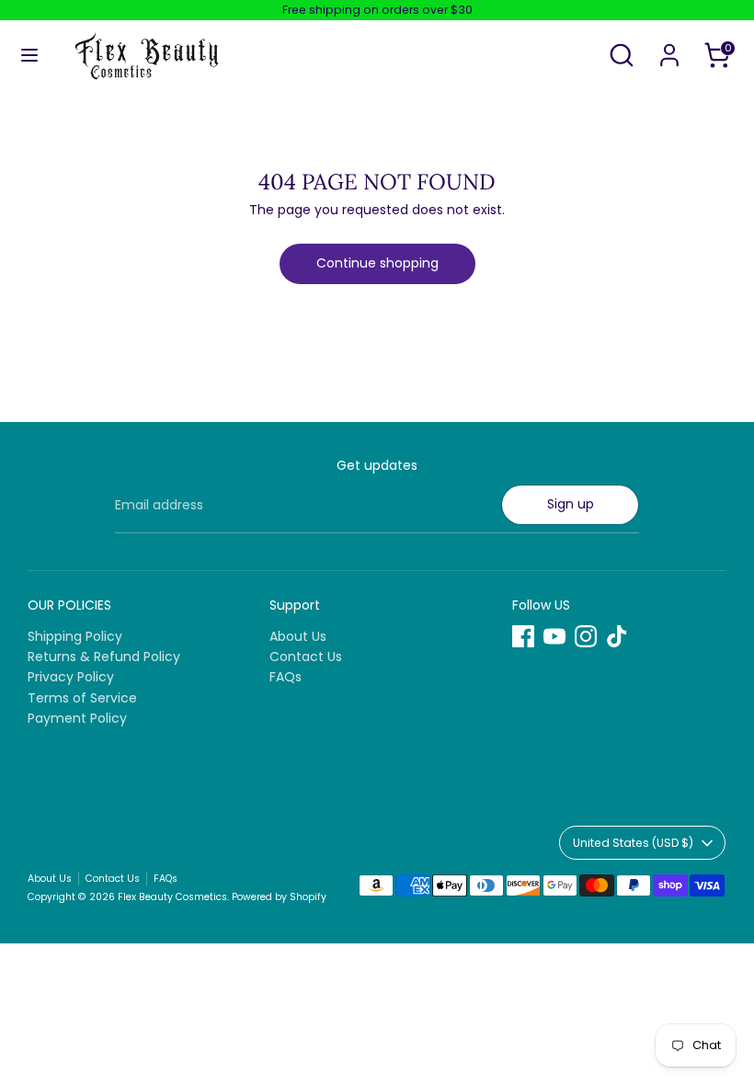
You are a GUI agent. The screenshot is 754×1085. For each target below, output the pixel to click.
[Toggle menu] (29, 55)
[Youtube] (554, 636)
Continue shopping (377, 263)
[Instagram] (586, 636)
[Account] (669, 43)
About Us (297, 636)
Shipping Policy (75, 636)
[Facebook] (523, 636)
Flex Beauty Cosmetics (172, 897)
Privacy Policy (71, 677)
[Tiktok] (617, 636)
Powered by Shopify (279, 897)
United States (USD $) (633, 843)
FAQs (285, 677)
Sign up (570, 504)
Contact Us (305, 656)
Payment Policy (77, 718)
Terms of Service (82, 698)
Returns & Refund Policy (104, 656)
